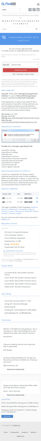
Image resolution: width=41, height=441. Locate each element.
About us (33, 432)
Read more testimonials (15, 369)
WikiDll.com (5, 219)
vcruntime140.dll (11, 273)
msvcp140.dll (9, 284)
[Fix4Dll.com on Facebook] (30, 9)
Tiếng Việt (28, 211)
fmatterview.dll (10, 307)
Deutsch (4, 209)
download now (20, 70)
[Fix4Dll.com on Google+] (34, 9)
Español (34, 207)
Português (23, 209)
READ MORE (7, 416)
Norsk (35, 211)
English (19, 213)
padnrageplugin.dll (11, 313)
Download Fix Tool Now (14, 250)
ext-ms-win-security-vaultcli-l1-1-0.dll (18, 301)
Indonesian (19, 211)
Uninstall (26, 74)
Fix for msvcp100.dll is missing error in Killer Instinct (20, 403)
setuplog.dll (9, 310)
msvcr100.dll (9, 281)
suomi (11, 211)
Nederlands (13, 209)
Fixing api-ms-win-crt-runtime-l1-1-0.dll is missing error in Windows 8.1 (18, 411)
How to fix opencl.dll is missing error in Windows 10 (19, 406)
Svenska (12, 213)
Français (4, 211)
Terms (6, 432)
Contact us (25, 432)
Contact (32, 74)
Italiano (31, 209)
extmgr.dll (8, 304)
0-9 (3, 21)
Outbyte (19, 259)
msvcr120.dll (9, 278)
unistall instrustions (28, 259)
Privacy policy (18, 261)
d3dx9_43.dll (9, 287)
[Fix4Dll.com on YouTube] (38, 9)
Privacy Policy (20, 74)
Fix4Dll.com (16, 425)
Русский (4, 213)
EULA (14, 74)
